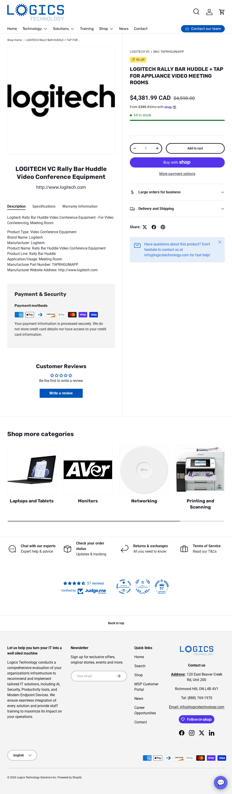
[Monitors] (88, 470)
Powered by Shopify (70, 777)
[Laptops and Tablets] (31, 470)
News (123, 28)
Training (87, 28)
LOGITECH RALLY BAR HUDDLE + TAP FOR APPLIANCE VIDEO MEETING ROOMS (53, 40)
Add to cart (195, 148)
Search (139, 666)
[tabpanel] (61, 244)
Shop (138, 675)
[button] (222, 12)
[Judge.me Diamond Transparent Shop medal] (123, 586)
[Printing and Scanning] (200, 470)
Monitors (88, 501)
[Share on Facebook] (153, 227)
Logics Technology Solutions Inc (36, 777)
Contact (140, 28)
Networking (144, 501)
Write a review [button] (61, 393)
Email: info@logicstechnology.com (196, 707)
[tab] (16, 206)
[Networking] (144, 470)
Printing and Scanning (200, 504)
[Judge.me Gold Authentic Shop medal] (142, 586)
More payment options (177, 174)
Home (12, 28)
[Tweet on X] (144, 227)
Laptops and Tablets (32, 501)
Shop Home (14, 40)
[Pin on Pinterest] (162, 227)
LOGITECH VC (140, 51)
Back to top (116, 623)
